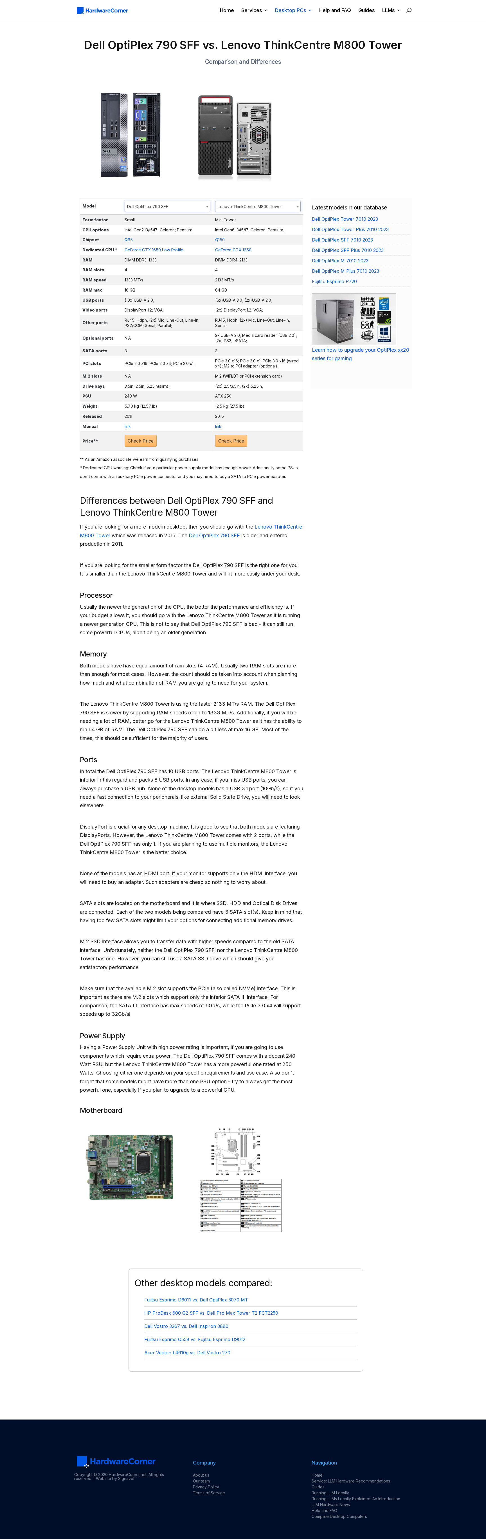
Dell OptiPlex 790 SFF (214, 535)
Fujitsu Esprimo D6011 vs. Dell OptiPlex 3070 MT (196, 1300)
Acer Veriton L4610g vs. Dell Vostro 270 (187, 1352)
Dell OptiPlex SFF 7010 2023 (342, 240)
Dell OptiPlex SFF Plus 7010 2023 (348, 250)
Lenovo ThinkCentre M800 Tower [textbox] (250, 206)
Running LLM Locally (330, 1492)
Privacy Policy (206, 1486)
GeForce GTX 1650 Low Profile (154, 249)
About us (201, 1475)
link (128, 426)
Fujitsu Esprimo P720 (334, 281)
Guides (366, 10)
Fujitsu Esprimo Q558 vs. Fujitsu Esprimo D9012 (194, 1339)
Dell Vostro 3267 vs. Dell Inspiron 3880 (186, 1326)
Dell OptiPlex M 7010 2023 (340, 260)
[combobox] (167, 206)
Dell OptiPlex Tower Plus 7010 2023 (350, 229)
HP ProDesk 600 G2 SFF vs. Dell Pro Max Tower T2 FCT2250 (211, 1313)
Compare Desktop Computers (339, 1516)
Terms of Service (209, 1492)
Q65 (129, 239)
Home (227, 10)
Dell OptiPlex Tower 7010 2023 (345, 219)
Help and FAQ (335, 10)
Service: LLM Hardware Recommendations (351, 1481)
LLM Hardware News (331, 1504)
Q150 (220, 239)
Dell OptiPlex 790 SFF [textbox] (147, 206)
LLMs (388, 10)
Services (251, 10)
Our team (201, 1481)
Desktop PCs (290, 10)
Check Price (141, 441)
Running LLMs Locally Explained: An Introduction (356, 1498)
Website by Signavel (115, 1478)
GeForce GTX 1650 (233, 249)
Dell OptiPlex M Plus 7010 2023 (345, 271)
